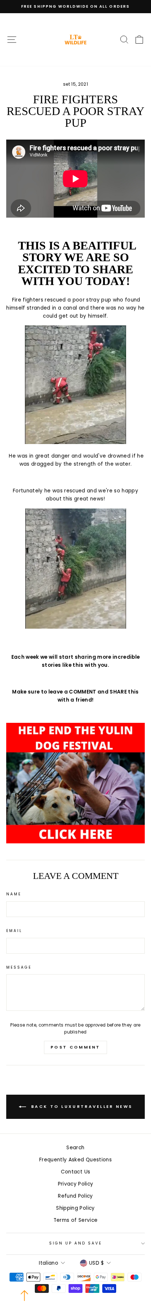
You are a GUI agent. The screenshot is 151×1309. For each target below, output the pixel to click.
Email (14, 930)
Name (13, 894)
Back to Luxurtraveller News (80, 1106)
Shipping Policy (75, 1208)
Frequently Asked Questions (75, 1159)
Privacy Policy (75, 1183)
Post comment (75, 1047)
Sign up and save (75, 1243)
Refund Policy (75, 1195)
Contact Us (75, 1171)
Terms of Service (75, 1220)
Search (75, 1147)
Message (19, 967)
